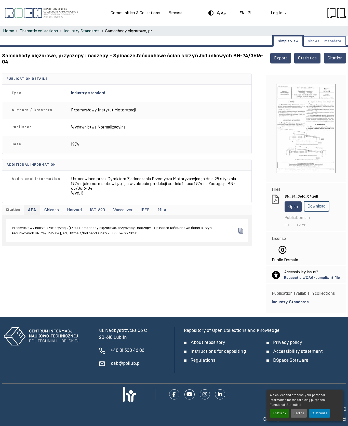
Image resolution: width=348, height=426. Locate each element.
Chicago (51, 210)
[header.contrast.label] (210, 13)
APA (32, 210)
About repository (208, 342)
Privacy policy (287, 342)
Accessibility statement (298, 351)
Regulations (203, 360)
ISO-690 (97, 210)
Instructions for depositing (218, 351)
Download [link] (316, 206)
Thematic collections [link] (39, 31)
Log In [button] (277, 13)
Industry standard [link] (88, 93)
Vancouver (122, 210)
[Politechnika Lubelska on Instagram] (205, 394)
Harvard (74, 210)
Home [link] (8, 31)
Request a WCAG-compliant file (312, 278)
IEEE (145, 210)
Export (280, 58)
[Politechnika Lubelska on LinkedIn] (220, 394)
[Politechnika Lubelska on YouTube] (189, 394)
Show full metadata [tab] (324, 41)
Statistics (307, 58)
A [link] (218, 13)
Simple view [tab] (288, 41)
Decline (298, 413)
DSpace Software (290, 360)
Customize (319, 413)
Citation (335, 58)
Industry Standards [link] (82, 31)
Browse (175, 13)
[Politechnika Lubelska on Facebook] (174, 394)
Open (293, 207)
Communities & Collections (135, 13)
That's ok (279, 413)
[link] (306, 302)
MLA (162, 210)
